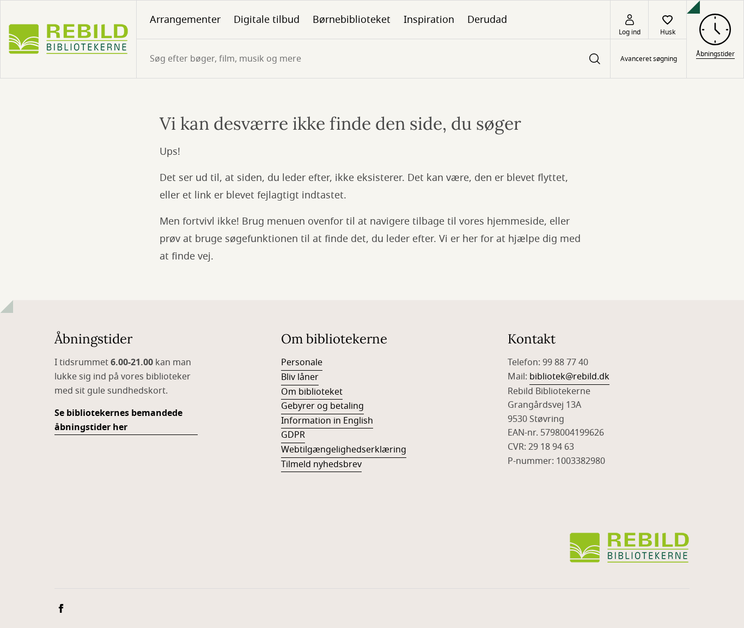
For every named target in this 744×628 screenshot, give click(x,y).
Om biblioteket (312, 391)
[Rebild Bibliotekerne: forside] (68, 39)
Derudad (487, 20)
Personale (301, 362)
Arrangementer (185, 20)
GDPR (293, 435)
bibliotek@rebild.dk (569, 376)
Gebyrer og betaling (322, 406)
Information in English (327, 420)
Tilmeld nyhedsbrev (321, 464)
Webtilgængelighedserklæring (343, 449)
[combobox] (373, 58)
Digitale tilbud (267, 20)
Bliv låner (300, 377)
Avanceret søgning (648, 59)
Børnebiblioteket (352, 20)
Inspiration (429, 20)
